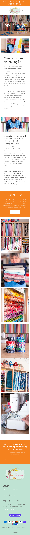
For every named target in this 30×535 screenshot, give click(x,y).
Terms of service (24, 530)
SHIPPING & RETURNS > (9, 509)
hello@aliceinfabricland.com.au (12, 489)
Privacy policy (25, 527)
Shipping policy (16, 532)
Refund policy (16, 530)
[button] (3, 10)
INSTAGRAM (6, 495)
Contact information (8, 530)
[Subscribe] (25, 459)
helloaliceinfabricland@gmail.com (18, 201)
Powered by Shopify (17, 527)
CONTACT (15, 212)
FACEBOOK (13, 495)
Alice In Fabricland (9, 527)
